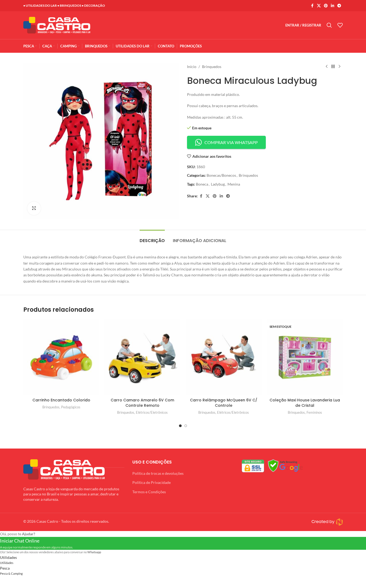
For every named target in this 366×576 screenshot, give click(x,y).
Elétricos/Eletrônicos (152, 412)
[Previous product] (326, 66)
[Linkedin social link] (332, 5)
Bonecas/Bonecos (221, 175)
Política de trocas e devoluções (158, 473)
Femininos (314, 412)
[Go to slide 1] (180, 425)
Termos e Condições (149, 492)
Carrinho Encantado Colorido (61, 400)
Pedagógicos (70, 407)
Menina (233, 184)
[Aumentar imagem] (34, 208)
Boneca (202, 184)
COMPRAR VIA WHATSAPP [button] (231, 142)
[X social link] (318, 5)
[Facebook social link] (312, 5)
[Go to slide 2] (185, 425)
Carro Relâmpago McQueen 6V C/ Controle (223, 402)
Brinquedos (211, 66)
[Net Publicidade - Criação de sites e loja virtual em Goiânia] (264, 522)
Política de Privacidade (151, 482)
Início (191, 66)
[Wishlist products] (340, 25)
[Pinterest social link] (325, 5)
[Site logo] (56, 24)
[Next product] (339, 66)
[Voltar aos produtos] (333, 66)
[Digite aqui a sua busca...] (329, 25)
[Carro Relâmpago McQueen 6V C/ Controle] (224, 357)
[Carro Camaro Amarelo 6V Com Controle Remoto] (142, 357)
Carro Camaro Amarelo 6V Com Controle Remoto (142, 402)
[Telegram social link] (339, 5)
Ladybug (218, 184)
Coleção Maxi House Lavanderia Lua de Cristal (305, 402)
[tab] (152, 238)
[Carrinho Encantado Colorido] (61, 357)
